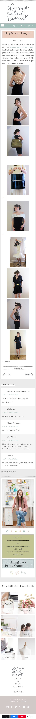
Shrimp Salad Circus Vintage (21, 47)
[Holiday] (9, 626)
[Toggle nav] (2, 25)
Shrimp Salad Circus (20, 699)
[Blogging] (9, 602)
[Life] (26, 626)
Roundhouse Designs (20, 701)
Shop (18, 689)
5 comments (18, 368)
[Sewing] (26, 649)
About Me (18, 538)
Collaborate (18, 687)
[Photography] (9, 649)
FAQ (18, 543)
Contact (18, 549)
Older (8, 374)
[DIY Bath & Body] (26, 602)
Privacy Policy (18, 692)
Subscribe (18, 554)
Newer (27, 374)
